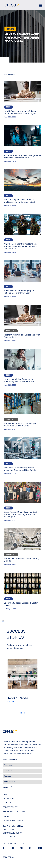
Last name (4, 769)
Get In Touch (9, 843)
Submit (5, 787)
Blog (8, 107)
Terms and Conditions (14, 811)
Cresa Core (9, 798)
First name (4, 764)
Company (4, 775)
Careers (7, 802)
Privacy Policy (10, 807)
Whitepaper (11, 331)
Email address (5, 780)
